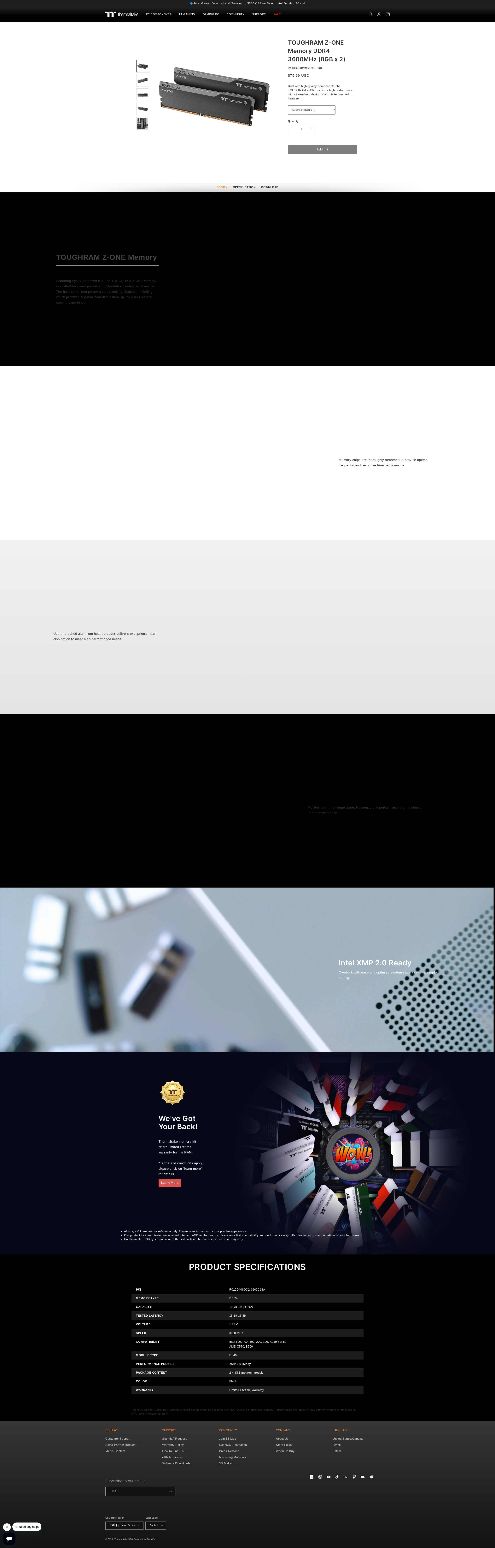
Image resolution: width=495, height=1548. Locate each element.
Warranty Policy (173, 1444)
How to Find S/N (173, 1451)
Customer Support (118, 1438)
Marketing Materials (232, 1457)
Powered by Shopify (144, 1539)
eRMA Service (172, 1457)
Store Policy (284, 1444)
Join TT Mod (227, 1438)
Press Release (229, 1451)
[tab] (222, 187)
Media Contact (115, 1451)
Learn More (170, 1183)
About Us (282, 1438)
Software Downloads (176, 1463)
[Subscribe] (170, 1491)
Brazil (337, 1444)
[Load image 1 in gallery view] (142, 66)
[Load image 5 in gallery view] (142, 123)
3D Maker (226, 1463)
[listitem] (214, 95)
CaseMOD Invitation (233, 1444)
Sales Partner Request (121, 1444)
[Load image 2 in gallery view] (142, 80)
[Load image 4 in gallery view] (142, 109)
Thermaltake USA (123, 1539)
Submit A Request (174, 1438)
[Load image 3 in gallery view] (142, 94)
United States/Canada (348, 1438)
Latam (337, 1451)
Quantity (293, 121)
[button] (160, 14)
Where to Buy (285, 1451)
